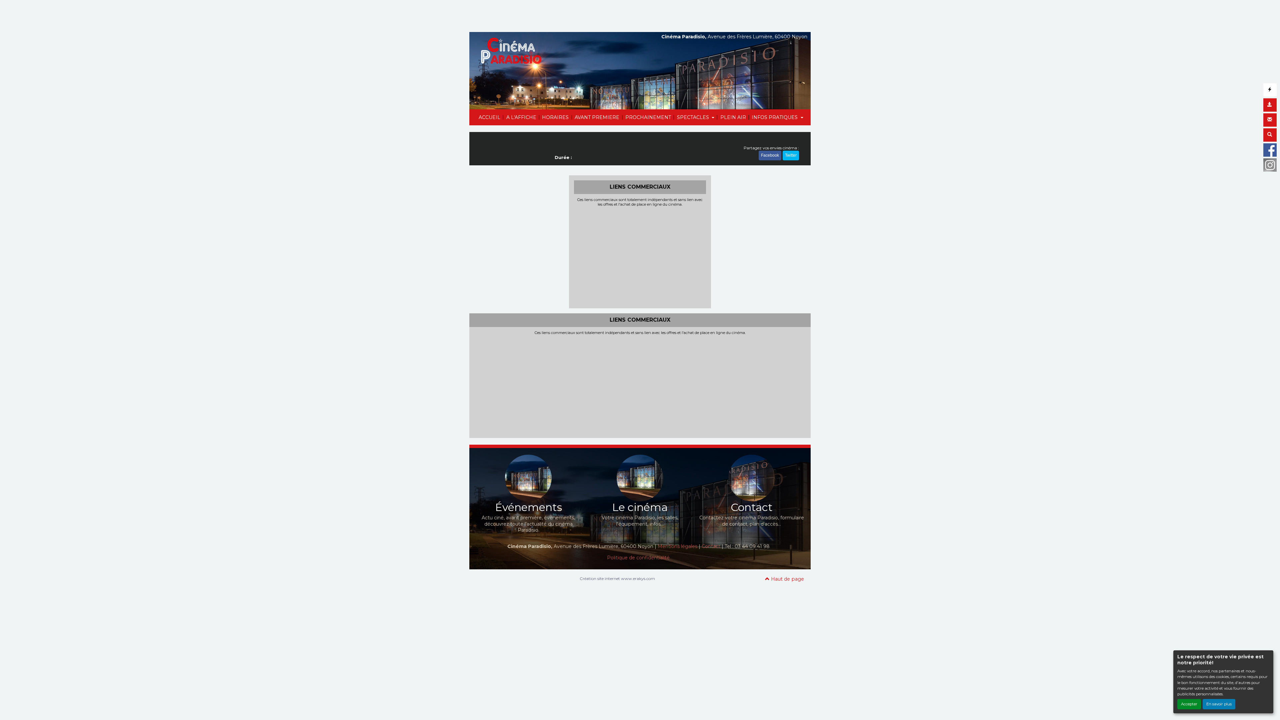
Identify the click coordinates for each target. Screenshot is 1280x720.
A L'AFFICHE (521, 117)
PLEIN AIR (733, 117)
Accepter (1189, 704)
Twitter (791, 155)
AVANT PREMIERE (597, 117)
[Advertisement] (640, 256)
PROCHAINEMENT (648, 117)
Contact (711, 546)
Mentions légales (677, 546)
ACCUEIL (489, 117)
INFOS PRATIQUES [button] (775, 117)
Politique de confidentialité (638, 558)
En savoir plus (1219, 704)
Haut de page (787, 579)
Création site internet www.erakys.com (617, 578)
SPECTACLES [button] (693, 117)
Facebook (770, 155)
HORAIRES (555, 117)
